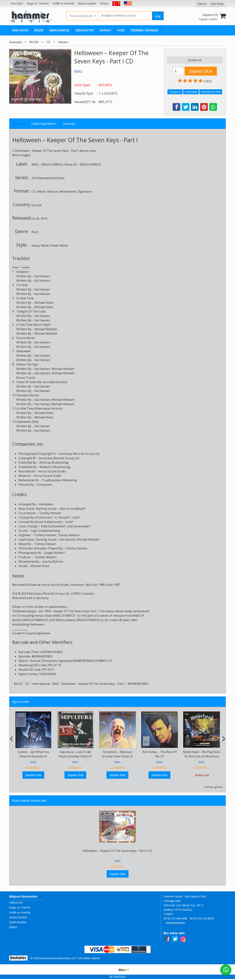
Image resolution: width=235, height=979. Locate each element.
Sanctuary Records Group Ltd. (79, 454)
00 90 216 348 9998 (175, 918)
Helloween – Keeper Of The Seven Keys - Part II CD (117, 851)
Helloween (26, 140)
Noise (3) (70, 164)
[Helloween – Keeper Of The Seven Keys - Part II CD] (117, 813)
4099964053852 (138, 684)
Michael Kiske (44, 303)
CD (34, 191)
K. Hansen (62, 517)
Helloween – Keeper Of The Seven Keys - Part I (93, 684)
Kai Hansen (42, 276)
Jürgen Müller (53, 553)
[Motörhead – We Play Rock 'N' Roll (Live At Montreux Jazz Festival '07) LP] (201, 714)
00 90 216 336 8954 (202, 918)
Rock (35, 232)
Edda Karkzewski (52, 526)
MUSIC (18, 684)
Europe (37, 205)
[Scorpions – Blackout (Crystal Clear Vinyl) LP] (117, 714)
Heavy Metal (40, 245)
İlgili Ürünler (20, 702)
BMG (35, 164)
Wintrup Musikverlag (54, 462)
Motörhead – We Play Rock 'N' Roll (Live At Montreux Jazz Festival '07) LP (201, 756)
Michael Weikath (46, 329)
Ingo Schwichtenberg (45, 531)
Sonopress (44, 485)
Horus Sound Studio (52, 471)
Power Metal (59, 245)
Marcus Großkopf (72, 509)
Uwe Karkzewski (78, 526)
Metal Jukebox (66, 620)
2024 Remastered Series (48, 178)
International (41, 684)
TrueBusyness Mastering (59, 480)
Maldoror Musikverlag (54, 467)
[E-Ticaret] (123, 969)
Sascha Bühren (52, 562)
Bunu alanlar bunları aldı (29, 801)
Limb (75, 517)
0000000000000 (175, 923)
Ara (157, 16)
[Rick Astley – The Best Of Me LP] (159, 714)
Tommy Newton (68, 535)
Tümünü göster (213, 787)
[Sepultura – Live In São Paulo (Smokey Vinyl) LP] (75, 714)
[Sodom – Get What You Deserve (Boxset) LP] (33, 714)
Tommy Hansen (50, 513)
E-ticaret (112, 969)
